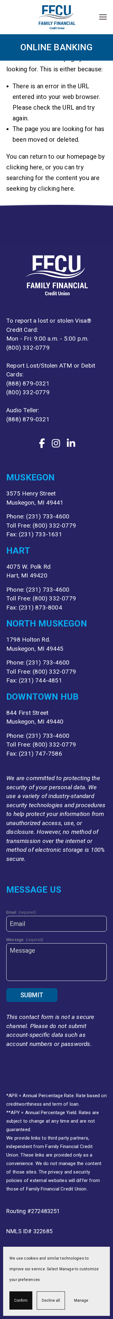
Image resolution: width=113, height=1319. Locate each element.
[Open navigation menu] (103, 17)
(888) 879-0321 (28, 383)
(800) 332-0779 (28, 347)
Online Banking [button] (56, 47)
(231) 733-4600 (47, 516)
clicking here (24, 167)
